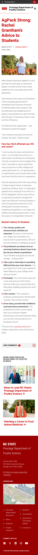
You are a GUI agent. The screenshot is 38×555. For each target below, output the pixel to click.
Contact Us (26, 528)
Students (25, 510)
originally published (21, 326)
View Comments (17, 345)
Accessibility (27, 514)
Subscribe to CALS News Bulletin (27, 521)
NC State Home (10, 2)
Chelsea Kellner (21, 47)
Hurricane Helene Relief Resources (11, 512)
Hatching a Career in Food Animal (19, 423)
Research (9, 524)
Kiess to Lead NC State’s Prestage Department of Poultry (18, 390)
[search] (34, 2)
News (8, 519)
